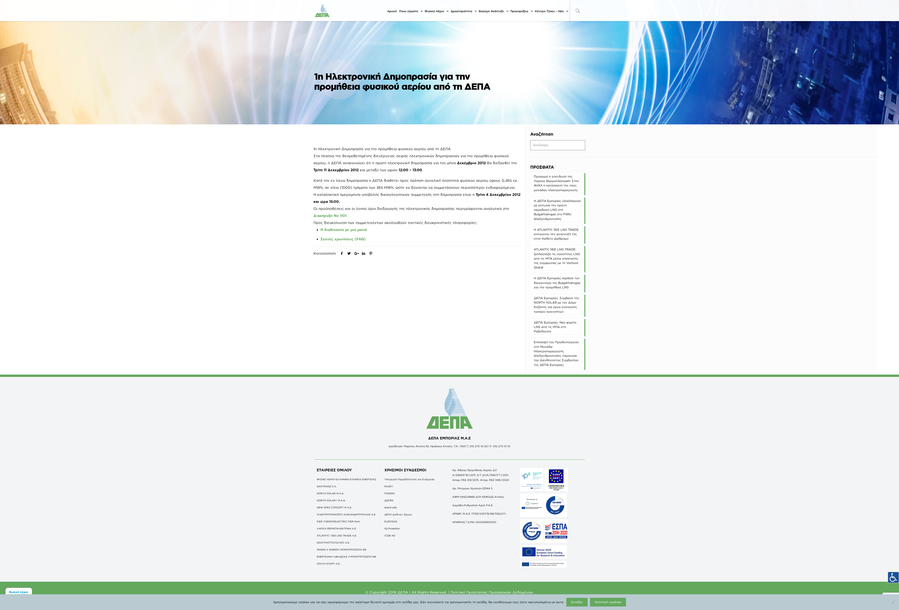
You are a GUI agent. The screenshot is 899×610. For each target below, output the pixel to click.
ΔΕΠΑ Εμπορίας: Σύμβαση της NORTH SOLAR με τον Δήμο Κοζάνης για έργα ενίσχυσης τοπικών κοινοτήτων (556, 304)
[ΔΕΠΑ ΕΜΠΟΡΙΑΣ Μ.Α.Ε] (322, 10)
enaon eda (390, 507)
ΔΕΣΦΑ (389, 500)
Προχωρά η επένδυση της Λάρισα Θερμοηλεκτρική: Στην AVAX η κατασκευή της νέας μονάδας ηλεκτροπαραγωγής (556, 183)
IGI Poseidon (392, 528)
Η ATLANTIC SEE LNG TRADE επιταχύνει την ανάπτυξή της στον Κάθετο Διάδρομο (556, 234)
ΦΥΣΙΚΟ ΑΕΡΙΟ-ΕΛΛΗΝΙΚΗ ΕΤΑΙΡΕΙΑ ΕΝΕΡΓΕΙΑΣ (346, 479)
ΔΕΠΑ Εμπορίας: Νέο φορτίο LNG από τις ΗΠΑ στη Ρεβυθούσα (555, 327)
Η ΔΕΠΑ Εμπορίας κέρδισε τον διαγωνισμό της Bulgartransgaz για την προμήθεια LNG (557, 282)
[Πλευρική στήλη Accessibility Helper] (893, 577)
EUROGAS (390, 521)
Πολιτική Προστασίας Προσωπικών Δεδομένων (491, 592)
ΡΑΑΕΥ (388, 486)
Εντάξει (577, 602)
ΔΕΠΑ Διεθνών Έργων (398, 514)
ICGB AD (389, 535)
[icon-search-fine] (577, 10)
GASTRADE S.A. (327, 486)
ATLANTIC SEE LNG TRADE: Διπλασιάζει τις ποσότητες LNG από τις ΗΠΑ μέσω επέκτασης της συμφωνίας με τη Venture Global (557, 258)
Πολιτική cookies (608, 602)
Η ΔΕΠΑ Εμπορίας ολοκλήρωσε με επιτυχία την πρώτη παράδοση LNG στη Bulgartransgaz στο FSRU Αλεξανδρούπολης (557, 209)
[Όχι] (893, 602)
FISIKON (389, 493)
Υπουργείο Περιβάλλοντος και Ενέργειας (409, 479)
